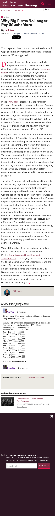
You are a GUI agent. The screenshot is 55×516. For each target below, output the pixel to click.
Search (43, 4)
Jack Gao (9, 30)
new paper (14, 102)
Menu (49, 4)
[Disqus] (27, 339)
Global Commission (36, 377)
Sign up (42, 466)
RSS (49, 9)
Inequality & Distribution (25, 34)
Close (6, 4)
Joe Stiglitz (42, 404)
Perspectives (5, 10)
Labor (42, 34)
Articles (17, 10)
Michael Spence (22, 407)
